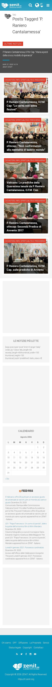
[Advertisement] (26, 307)
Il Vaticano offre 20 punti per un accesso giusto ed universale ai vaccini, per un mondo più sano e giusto (25, 500)
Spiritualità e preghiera (33, 80)
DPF (15, 642)
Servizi (46, 642)
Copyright (27, 647)
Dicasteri (10, 80)
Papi (18, 80)
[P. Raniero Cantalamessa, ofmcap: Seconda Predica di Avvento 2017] (26, 215)
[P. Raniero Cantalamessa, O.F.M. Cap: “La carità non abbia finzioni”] (26, 94)
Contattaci (38, 647)
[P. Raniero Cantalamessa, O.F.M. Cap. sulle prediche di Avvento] (26, 256)
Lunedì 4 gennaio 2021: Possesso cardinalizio (24, 547)
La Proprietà (35, 642)
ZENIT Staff (7, 67)
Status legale (15, 647)
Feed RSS (27, 490)
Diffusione (23, 642)
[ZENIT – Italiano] (15, 5)
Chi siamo (6, 642)
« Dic (7, 479)
